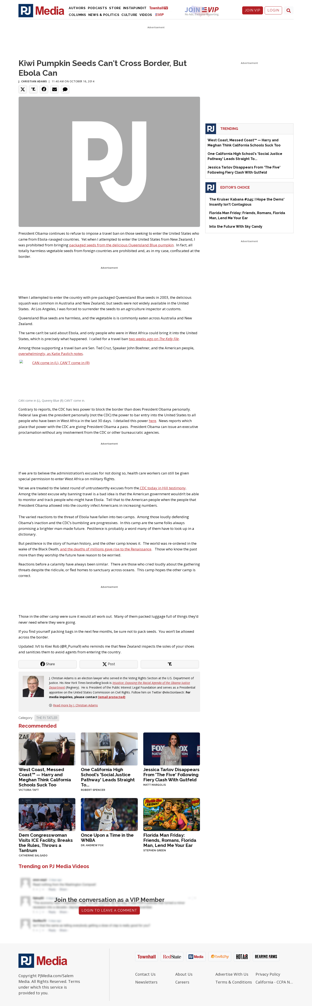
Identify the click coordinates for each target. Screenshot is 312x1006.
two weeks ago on (154, 338)
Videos (145, 15)
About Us (184, 974)
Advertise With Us (231, 974)
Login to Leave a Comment (109, 910)
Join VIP (252, 10)
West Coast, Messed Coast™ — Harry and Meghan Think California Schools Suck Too (45, 777)
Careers (182, 982)
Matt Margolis (154, 784)
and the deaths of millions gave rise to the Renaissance (105, 549)
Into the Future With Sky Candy (235, 226)
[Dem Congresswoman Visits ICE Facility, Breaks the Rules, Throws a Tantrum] (47, 814)
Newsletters (146, 982)
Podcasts (97, 8)
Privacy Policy (268, 974)
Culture (129, 15)
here (152, 420)
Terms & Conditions (233, 982)
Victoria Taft (29, 790)
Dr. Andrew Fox (92, 845)
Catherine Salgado (33, 855)
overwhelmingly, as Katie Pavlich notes (50, 353)
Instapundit (135, 8)
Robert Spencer (93, 790)
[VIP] (159, 14)
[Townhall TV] (160, 8)
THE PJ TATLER (46, 718)
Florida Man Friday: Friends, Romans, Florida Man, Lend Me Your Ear (169, 840)
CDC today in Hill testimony (162, 487)
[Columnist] (35, 686)
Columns (77, 15)
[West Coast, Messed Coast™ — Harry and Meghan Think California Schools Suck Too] (47, 748)
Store (115, 8)
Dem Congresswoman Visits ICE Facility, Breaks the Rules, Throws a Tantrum (46, 842)
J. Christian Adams (32, 81)
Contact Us (145, 974)
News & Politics (103, 15)
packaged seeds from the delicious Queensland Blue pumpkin (121, 245)
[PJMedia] (41, 10)
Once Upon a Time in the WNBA (107, 837)
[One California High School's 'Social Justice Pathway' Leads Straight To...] (109, 748)
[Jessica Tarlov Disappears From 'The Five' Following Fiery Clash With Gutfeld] (171, 748)
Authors (77, 8)
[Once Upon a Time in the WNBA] (109, 814)
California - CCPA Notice (275, 982)
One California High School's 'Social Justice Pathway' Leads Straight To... (108, 777)
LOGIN (273, 10)
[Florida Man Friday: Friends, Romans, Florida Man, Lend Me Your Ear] (171, 814)
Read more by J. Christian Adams (75, 705)
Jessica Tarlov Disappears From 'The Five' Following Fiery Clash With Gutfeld (171, 774)
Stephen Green (154, 850)
